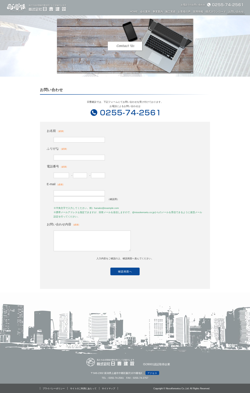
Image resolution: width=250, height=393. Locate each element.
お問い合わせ (236, 11)
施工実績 (170, 11)
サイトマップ (108, 388)
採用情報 (198, 11)
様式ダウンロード (216, 11)
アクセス (152, 373)
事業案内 (158, 11)
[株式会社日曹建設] (36, 12)
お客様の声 (184, 11)
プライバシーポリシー (54, 388)
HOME (134, 11)
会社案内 (145, 11)
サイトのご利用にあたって (83, 388)
